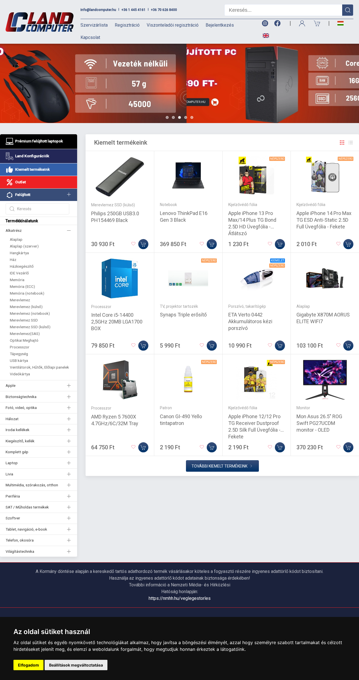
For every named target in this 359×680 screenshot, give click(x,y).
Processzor (19, 347)
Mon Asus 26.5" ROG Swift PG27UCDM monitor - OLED (319, 423)
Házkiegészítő (22, 266)
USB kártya (19, 360)
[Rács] (342, 142)
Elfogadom (28, 665)
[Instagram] (265, 23)
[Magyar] (340, 23)
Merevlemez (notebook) (30, 313)
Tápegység (19, 353)
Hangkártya (19, 253)
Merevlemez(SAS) (25, 333)
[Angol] (264, 35)
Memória (17, 279)
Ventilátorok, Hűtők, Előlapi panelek (39, 367)
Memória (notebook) (27, 293)
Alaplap (16, 239)
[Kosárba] (143, 244)
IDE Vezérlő (19, 273)
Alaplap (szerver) (24, 246)
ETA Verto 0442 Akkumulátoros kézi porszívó (250, 321)
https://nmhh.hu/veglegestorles (180, 598)
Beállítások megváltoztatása (76, 665)
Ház (13, 259)
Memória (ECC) (22, 286)
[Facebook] (278, 23)
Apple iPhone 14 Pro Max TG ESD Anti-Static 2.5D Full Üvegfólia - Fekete (323, 220)
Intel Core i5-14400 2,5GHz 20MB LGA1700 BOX (116, 321)
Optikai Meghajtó (24, 340)
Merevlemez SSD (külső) (30, 327)
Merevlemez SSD (24, 320)
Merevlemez (20, 300)
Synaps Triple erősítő (183, 315)
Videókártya (20, 374)
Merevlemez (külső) (26, 306)
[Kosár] (317, 23)
